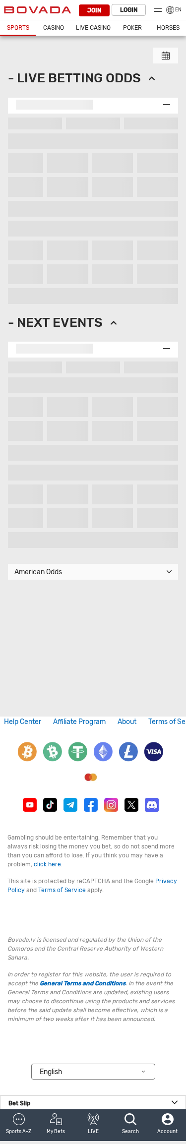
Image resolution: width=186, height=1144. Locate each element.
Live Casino (93, 27)
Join (94, 10)
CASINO (53, 27)
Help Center (22, 722)
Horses (168, 27)
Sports (18, 27)
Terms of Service (62, 890)
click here (47, 864)
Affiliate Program (79, 722)
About (127, 722)
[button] (18, 1125)
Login (128, 9)
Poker (132, 27)
